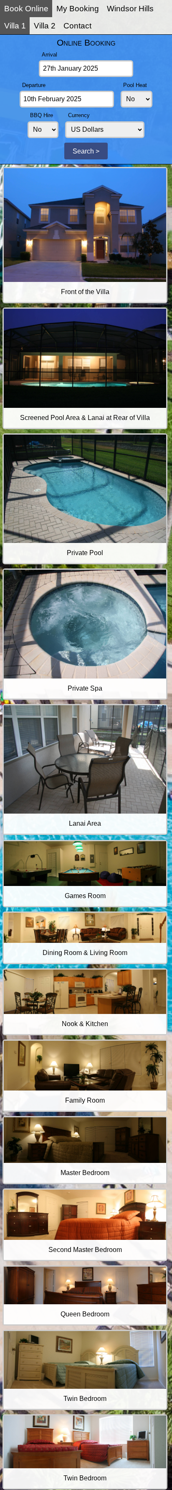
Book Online (26, 8)
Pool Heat (135, 85)
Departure (34, 85)
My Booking (77, 8)
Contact (77, 25)
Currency (79, 115)
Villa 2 (45, 25)
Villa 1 (15, 25)
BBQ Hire (41, 115)
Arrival (49, 54)
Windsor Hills (130, 8)
